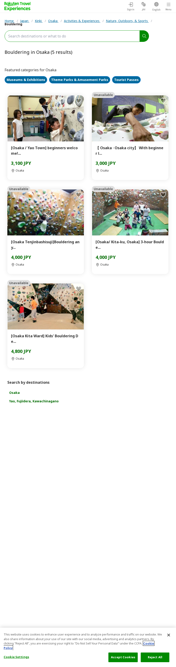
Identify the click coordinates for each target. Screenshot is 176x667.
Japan (24, 21)
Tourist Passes (126, 80)
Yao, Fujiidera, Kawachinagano (34, 401)
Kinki (39, 21)
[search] (144, 36)
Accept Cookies (123, 657)
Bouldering (13, 24)
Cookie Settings (16, 657)
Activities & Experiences (82, 21)
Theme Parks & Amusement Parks (79, 80)
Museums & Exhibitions (26, 80)
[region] (88, 647)
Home (10, 21)
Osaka (53, 21)
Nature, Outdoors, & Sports (127, 21)
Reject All (155, 657)
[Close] (169, 635)
